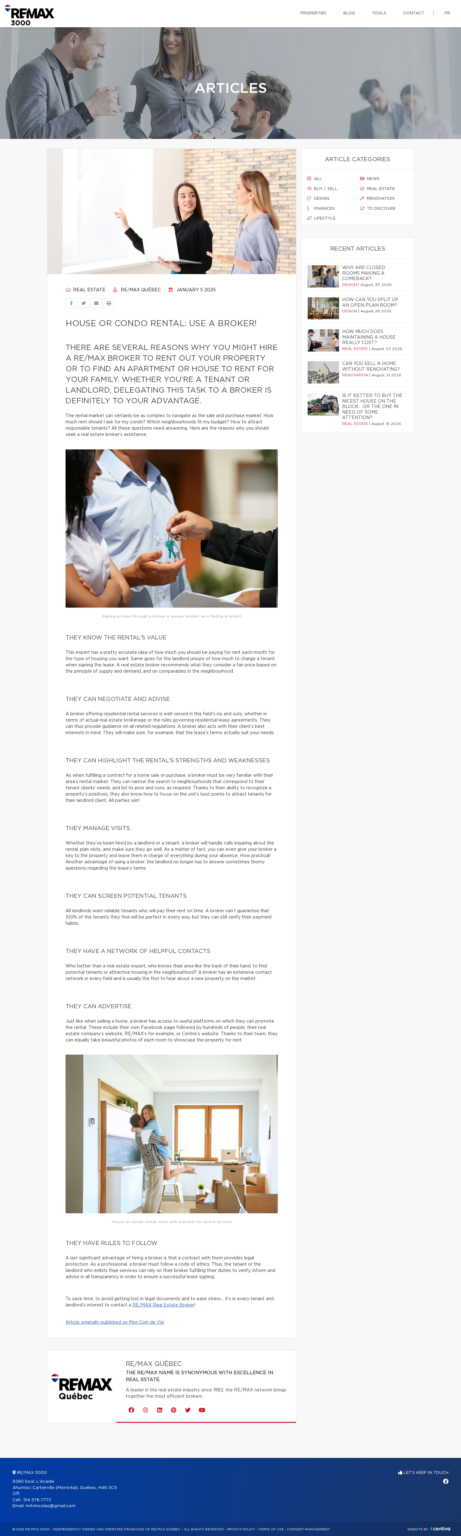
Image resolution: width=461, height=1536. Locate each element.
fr (447, 13)
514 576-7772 (37, 1500)
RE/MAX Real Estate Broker (163, 1305)
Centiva (440, 1529)
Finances (324, 209)
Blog (349, 13)
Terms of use (271, 1529)
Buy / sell (325, 189)
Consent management (308, 1529)
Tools (379, 13)
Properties (313, 13)
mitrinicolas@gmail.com (51, 1506)
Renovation (380, 199)
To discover (380, 209)
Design (321, 199)
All (317, 179)
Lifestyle (324, 218)
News (372, 179)
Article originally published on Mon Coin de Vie (115, 1322)
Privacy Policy (241, 1529)
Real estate (88, 290)
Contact (413, 13)
